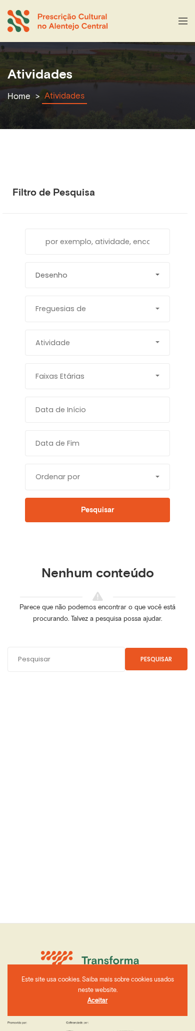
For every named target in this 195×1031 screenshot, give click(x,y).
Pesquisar (156, 659)
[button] (97, 275)
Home (19, 96)
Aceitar (98, 1000)
